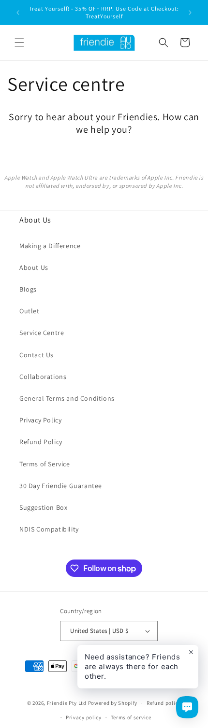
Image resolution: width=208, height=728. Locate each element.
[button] (19, 42)
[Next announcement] (190, 12)
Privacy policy (84, 717)
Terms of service (131, 717)
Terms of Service (44, 464)
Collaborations (42, 376)
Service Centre (41, 332)
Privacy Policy (40, 420)
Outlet (29, 311)
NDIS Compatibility (49, 529)
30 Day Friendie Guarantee (60, 485)
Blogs (28, 289)
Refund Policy (40, 441)
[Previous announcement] (18, 12)
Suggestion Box (43, 507)
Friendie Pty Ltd (67, 703)
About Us (33, 267)
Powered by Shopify (113, 703)
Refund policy (164, 703)
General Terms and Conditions (67, 398)
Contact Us (36, 354)
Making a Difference (49, 245)
